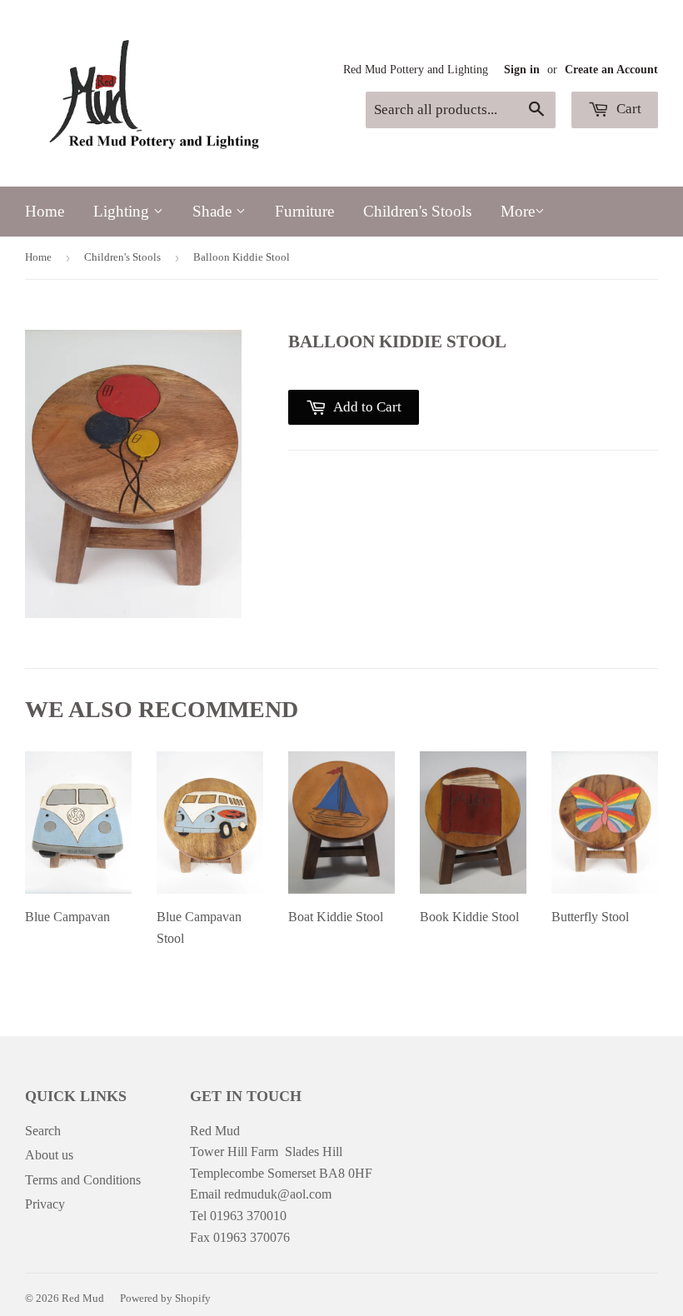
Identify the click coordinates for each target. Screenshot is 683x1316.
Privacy (45, 1204)
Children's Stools (417, 211)
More (518, 211)
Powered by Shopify (165, 1298)
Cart (627, 109)
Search (43, 1131)
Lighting (123, 211)
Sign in (522, 69)
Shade (214, 211)
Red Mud (83, 1298)
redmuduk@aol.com (278, 1194)
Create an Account (611, 69)
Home (44, 211)
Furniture (304, 211)
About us (49, 1155)
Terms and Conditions (83, 1180)
